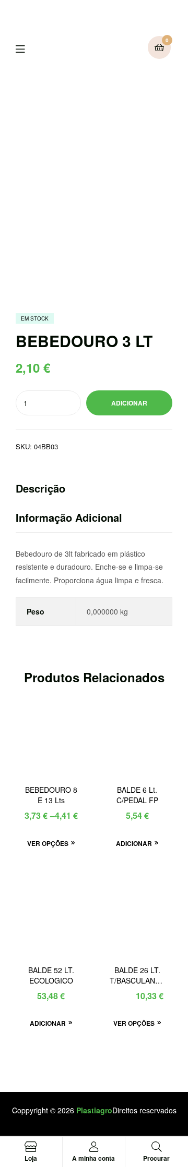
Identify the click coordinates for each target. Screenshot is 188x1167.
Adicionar (129, 403)
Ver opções (47, 843)
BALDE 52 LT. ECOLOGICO (51, 975)
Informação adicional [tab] (69, 517)
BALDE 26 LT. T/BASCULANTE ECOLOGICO (137, 975)
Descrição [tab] (40, 488)
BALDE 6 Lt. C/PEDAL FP (137, 795)
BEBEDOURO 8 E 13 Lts (51, 795)
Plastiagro (94, 1110)
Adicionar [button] (134, 843)
